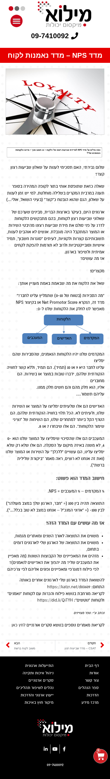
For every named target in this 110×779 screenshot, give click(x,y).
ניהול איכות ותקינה (38, 673)
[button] (16, 21)
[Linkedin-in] (45, 749)
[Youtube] (55, 749)
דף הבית (92, 666)
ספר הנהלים (88, 688)
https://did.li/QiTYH (55, 600)
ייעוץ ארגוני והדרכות (37, 695)
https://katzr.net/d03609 (68, 587)
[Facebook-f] (64, 749)
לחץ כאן (18, 625)
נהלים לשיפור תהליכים (35, 688)
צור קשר (92, 680)
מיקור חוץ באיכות (39, 702)
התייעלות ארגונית (39, 666)
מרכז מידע (90, 702)
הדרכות (93, 695)
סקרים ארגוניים (41, 680)
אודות (94, 673)
